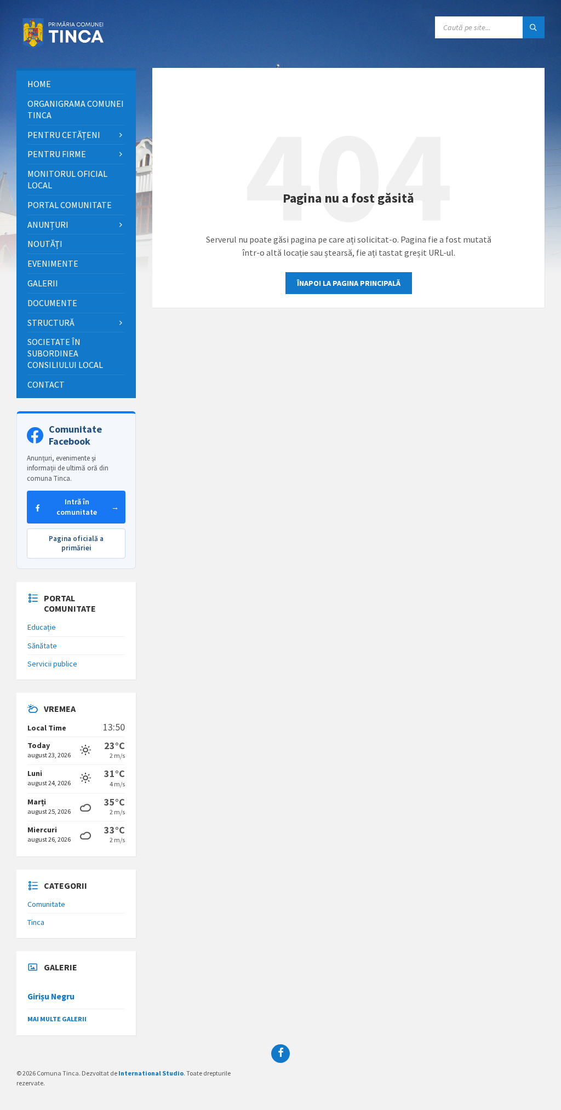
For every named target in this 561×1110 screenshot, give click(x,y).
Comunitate (46, 904)
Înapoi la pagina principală (348, 283)
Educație (41, 627)
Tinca (35, 922)
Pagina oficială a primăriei (76, 543)
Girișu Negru (51, 996)
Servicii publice (52, 664)
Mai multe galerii (57, 1019)
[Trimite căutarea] (534, 27)
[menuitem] (76, 84)
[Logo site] (65, 46)
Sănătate (42, 646)
